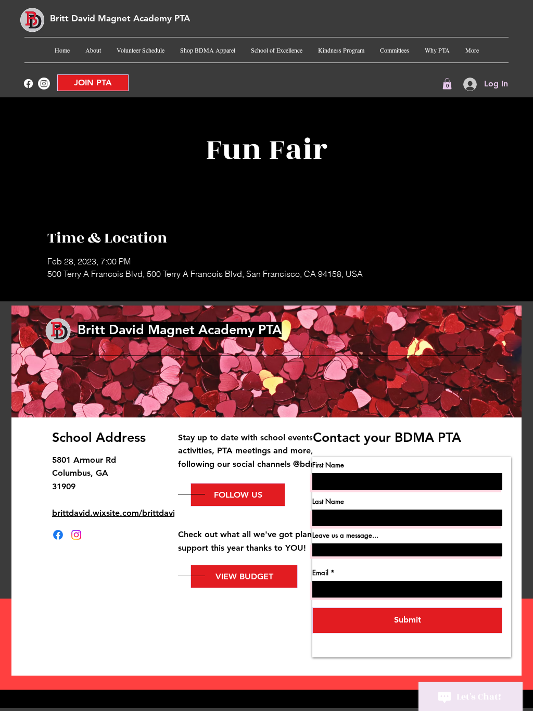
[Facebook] (28, 84)
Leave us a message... (345, 535)
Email (320, 572)
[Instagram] (44, 84)
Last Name (328, 501)
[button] (447, 84)
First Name (328, 465)
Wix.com (348, 696)
